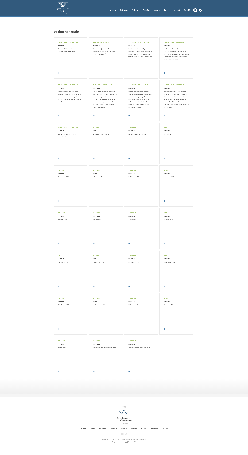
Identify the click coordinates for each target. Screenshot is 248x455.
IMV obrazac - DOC (98, 177)
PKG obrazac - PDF (63, 305)
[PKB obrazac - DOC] (94, 286)
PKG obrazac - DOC (169, 262)
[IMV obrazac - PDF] (129, 201)
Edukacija (144, 428)
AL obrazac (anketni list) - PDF (137, 134)
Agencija (113, 10)
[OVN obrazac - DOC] (94, 243)
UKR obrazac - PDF (133, 305)
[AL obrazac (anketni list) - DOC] (94, 158)
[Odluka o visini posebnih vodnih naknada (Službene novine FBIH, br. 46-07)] (58, 73)
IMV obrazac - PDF (133, 177)
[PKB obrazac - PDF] (129, 286)
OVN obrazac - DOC (99, 220)
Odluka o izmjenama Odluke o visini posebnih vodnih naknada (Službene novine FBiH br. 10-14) (104, 51)
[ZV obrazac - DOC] (164, 329)
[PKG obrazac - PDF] (58, 329)
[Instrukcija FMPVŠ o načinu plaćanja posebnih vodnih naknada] (58, 158)
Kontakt (187, 10)
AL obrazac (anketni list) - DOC (102, 134)
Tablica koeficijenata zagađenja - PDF (139, 348)
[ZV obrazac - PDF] (58, 371)
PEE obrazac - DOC (169, 220)
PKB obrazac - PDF (133, 262)
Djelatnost (103, 428)
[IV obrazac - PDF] (58, 243)
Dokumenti (176, 10)
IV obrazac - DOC (169, 177)
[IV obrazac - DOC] (164, 201)
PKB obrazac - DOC (98, 262)
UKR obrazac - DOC (99, 305)
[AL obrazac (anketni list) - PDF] (129, 158)
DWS (126, 442)
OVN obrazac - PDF (134, 220)
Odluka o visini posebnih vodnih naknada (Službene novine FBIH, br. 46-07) (70, 50)
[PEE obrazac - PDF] (58, 286)
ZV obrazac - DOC (169, 305)
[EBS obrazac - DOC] (164, 158)
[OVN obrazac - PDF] (129, 243)
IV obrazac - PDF (62, 220)
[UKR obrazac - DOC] (94, 329)
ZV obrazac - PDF (63, 348)
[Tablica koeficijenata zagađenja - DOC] (94, 371)
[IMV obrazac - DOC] (94, 201)
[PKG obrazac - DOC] (164, 286)
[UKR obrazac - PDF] (129, 329)
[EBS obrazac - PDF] (58, 201)
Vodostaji (114, 428)
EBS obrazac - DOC (169, 134)
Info (165, 10)
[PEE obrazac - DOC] (164, 243)
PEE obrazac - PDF (63, 262)
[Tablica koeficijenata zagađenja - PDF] (129, 371)
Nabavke (157, 10)
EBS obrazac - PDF (63, 177)
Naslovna (82, 428)
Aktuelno (146, 10)
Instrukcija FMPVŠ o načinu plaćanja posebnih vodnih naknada (68, 135)
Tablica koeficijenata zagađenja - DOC (104, 348)
